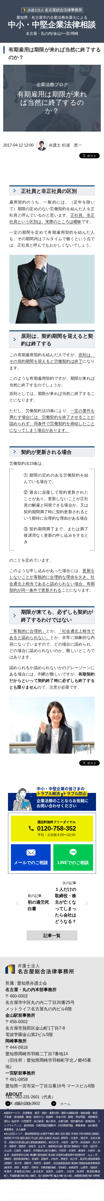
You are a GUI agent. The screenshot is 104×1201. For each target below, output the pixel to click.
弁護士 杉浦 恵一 (65, 145)
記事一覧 (52, 935)
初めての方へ (24, 1104)
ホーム (65, 1104)
